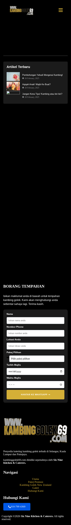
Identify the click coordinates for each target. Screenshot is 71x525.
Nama (10, 314)
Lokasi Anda (14, 339)
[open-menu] (61, 10)
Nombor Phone (15, 327)
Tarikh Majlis (14, 365)
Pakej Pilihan (14, 352)
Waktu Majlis (14, 378)
